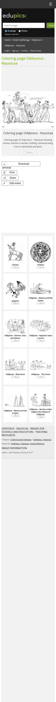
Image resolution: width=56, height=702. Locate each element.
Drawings (11, 31)
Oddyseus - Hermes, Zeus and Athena (15, 336)
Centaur (15, 264)
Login (6, 51)
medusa (40, 264)
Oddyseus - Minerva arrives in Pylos (15, 411)
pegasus (15, 301)
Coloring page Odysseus (20, 439)
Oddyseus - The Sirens (40, 374)
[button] (12, 183)
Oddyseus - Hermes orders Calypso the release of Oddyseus (40, 412)
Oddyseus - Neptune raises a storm (40, 336)
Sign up (15, 51)
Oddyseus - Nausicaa (14, 45)
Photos (24, 31)
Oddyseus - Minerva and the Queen (40, 299)
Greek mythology (21, 39)
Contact (24, 51)
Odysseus (36, 39)
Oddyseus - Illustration (15, 374)
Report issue (36, 51)
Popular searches (12, 34)
